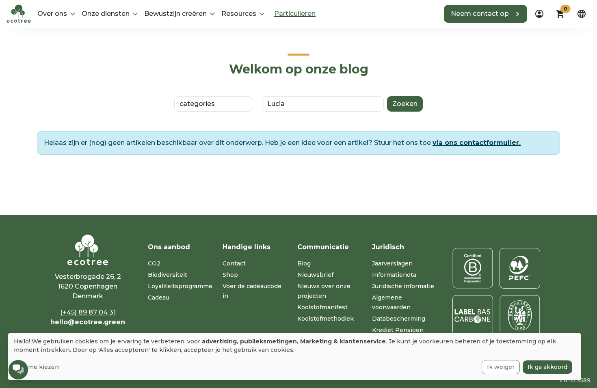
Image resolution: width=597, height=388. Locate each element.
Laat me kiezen (36, 367)
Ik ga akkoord (547, 367)
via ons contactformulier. (477, 143)
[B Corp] (472, 268)
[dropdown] (539, 14)
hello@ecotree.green (87, 322)
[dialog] (294, 356)
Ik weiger (501, 367)
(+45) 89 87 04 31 (88, 312)
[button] (485, 14)
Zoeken (404, 104)
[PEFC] (520, 268)
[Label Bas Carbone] (472, 315)
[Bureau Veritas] (520, 315)
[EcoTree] (18, 13)
